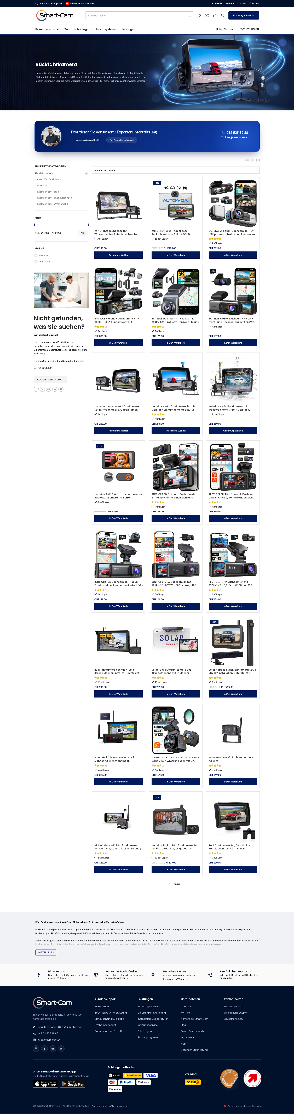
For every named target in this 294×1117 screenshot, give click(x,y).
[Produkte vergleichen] (207, 15)
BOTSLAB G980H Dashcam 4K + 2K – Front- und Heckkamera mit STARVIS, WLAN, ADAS (232, 322)
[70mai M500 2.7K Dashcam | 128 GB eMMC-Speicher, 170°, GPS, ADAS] (118, 994)
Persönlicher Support (123, 140)
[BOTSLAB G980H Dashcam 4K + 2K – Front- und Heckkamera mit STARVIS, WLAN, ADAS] (233, 292)
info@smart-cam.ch (237, 137)
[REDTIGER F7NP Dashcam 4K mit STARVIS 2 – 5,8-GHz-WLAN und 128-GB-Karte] (233, 555)
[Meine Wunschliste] (199, 15)
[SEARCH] (189, 15)
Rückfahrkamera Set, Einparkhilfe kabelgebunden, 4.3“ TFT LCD (229, 847)
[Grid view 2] (252, 161)
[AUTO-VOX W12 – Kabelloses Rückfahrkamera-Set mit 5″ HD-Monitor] (176, 204)
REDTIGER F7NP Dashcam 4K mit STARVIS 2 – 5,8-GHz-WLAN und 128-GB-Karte (231, 585)
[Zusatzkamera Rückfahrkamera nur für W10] (233, 730)
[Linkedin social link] (54, 389)
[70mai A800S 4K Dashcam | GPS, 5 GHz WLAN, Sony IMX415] (176, 906)
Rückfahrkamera (43, 173)
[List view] (247, 161)
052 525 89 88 (237, 132)
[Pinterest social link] (48, 389)
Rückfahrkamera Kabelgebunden (54, 197)
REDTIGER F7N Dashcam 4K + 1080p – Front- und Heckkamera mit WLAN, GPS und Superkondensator (118, 585)
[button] (176, 255)
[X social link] (42, 389)
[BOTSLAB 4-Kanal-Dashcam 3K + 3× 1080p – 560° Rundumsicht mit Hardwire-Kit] (118, 292)
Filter (83, 233)
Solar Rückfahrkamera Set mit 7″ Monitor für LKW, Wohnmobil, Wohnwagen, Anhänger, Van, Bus (115, 761)
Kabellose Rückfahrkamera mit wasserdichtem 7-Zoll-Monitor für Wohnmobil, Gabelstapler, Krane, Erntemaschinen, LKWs (230, 411)
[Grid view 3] (258, 161)
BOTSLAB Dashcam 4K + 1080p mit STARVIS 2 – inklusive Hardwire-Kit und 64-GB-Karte (175, 322)
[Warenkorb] (214, 15)
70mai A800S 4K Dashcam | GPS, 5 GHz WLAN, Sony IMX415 (176, 934)
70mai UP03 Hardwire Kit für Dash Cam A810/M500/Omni (172, 1110)
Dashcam (42, 185)
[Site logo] (56, 15)
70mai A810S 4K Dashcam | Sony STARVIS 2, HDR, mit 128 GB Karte (229, 1110)
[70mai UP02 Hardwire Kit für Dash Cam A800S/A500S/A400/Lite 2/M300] (118, 1082)
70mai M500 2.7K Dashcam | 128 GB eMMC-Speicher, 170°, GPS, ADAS (116, 1022)
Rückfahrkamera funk (48, 191)
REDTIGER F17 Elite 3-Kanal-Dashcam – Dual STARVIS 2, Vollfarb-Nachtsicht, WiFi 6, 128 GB (233, 497)
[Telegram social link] (61, 389)
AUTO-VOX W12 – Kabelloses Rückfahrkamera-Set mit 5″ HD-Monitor (171, 234)
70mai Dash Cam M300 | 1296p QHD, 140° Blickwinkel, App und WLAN (231, 934)
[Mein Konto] (222, 15)
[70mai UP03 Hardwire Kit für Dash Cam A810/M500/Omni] (176, 1082)
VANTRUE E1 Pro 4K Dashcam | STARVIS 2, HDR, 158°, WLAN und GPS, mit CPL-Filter (175, 761)
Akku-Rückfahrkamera (49, 179)
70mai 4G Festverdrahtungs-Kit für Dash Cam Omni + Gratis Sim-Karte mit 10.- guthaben (231, 1024)
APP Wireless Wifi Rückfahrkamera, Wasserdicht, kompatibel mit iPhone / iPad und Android (117, 849)
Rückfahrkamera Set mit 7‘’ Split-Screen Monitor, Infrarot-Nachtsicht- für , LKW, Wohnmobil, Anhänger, (117, 673)
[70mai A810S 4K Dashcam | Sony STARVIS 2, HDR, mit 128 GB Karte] (233, 1082)
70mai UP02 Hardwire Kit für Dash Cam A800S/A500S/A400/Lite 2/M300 (117, 1110)
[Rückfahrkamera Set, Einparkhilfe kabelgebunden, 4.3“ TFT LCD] (233, 818)
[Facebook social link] (36, 389)
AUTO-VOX (44, 255)
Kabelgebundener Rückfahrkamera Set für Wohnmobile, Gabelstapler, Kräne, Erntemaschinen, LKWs (116, 410)
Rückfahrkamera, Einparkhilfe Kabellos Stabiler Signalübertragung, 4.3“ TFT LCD (117, 936)
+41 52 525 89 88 (43, 368)
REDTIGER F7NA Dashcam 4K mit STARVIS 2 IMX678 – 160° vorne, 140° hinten (174, 585)
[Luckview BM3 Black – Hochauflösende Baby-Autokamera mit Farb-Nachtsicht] (118, 467)
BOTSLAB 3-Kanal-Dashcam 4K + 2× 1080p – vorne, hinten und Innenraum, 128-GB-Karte (232, 234)
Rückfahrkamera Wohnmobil (52, 203)
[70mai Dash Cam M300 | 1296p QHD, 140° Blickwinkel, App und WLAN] (233, 906)
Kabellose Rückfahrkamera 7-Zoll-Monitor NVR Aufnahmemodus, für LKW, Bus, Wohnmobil (173, 410)
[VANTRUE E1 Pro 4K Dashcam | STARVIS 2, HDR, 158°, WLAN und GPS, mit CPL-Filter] (176, 730)
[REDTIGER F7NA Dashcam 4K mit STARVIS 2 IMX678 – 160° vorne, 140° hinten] (176, 555)
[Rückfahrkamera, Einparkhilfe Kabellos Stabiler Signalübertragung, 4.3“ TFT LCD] (118, 906)
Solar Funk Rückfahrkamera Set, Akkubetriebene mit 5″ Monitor (171, 671)
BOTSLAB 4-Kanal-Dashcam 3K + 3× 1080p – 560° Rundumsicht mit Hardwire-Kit (117, 322)
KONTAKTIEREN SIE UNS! (50, 379)
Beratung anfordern (243, 15)
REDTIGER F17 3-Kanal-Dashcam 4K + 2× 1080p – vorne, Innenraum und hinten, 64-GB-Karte (175, 497)
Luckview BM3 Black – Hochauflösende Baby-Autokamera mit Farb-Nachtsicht (118, 497)
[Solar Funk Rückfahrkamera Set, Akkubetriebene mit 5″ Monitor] (176, 643)
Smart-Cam (44, 261)
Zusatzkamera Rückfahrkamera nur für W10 (231, 759)
